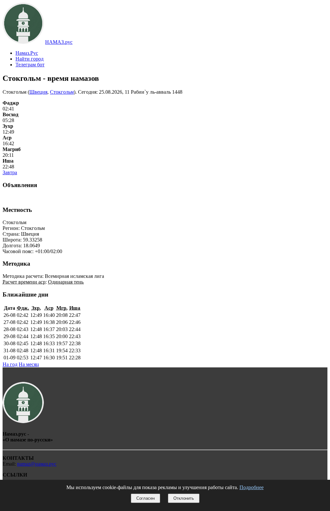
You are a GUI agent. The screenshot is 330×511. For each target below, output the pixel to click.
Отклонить (183, 498)
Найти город (29, 59)
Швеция (38, 92)
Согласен (145, 498)
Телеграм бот (29, 64)
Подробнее (251, 487)
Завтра (10, 172)
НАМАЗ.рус (59, 42)
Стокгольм (62, 92)
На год (10, 364)
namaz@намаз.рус (36, 464)
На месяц (29, 364)
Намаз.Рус (26, 53)
